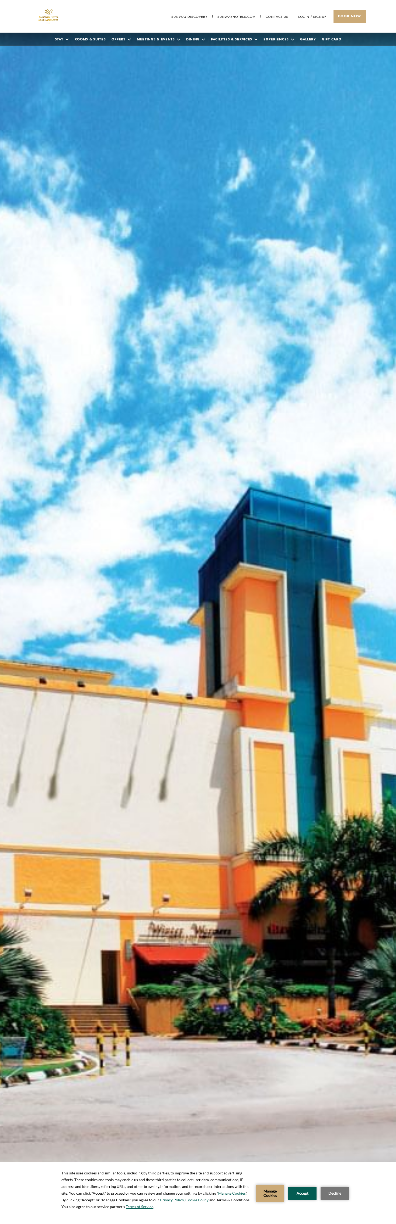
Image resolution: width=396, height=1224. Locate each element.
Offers (118, 39)
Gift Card (331, 39)
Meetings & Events (156, 39)
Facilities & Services (231, 39)
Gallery (308, 39)
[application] (198, 1193)
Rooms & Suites (90, 39)
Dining (193, 39)
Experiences (276, 39)
